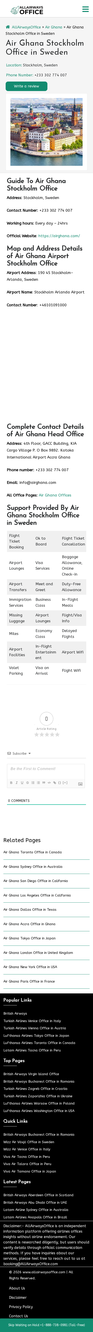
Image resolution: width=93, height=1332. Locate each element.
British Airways (15, 1013)
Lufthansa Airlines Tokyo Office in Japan (36, 1036)
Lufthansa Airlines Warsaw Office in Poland (39, 1103)
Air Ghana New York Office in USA (30, 967)
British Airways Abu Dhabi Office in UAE (35, 1203)
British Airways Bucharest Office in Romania (38, 1081)
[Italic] (16, 782)
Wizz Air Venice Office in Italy (26, 1149)
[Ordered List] (32, 782)
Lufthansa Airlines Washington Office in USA (38, 1111)
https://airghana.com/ (59, 236)
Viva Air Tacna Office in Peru (26, 1157)
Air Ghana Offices (55, 495)
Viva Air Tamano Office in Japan (29, 1171)
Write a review (26, 86)
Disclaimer (18, 1297)
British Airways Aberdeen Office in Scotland (38, 1195)
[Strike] (27, 782)
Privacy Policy (21, 1307)
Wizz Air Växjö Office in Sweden (28, 1142)
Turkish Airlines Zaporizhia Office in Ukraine (37, 1096)
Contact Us (18, 1316)
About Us (17, 1288)
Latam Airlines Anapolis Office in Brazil (35, 1217)
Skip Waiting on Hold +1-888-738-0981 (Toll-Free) (46, 1325)
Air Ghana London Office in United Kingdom (38, 953)
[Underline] (22, 782)
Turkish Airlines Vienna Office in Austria (34, 1028)
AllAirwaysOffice (26, 27)
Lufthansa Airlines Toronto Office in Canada (39, 1043)
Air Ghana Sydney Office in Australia (33, 867)
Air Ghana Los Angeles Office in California (37, 895)
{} (59, 782)
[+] (65, 782)
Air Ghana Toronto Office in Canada (32, 852)
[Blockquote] (43, 782)
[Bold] (11, 782)
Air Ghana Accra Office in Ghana (29, 924)
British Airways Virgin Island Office (31, 1074)
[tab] (85, 9)
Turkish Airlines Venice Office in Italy (32, 1021)
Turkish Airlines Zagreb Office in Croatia (35, 1089)
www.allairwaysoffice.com (44, 1272)
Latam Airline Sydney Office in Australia (35, 1210)
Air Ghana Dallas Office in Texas (29, 910)
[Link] (54, 782)
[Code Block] (49, 782)
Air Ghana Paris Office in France (29, 981)
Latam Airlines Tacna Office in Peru (32, 1050)
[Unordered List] (38, 782)
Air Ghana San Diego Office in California (35, 881)
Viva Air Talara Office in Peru (27, 1164)
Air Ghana (53, 27)
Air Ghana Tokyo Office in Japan (29, 938)
